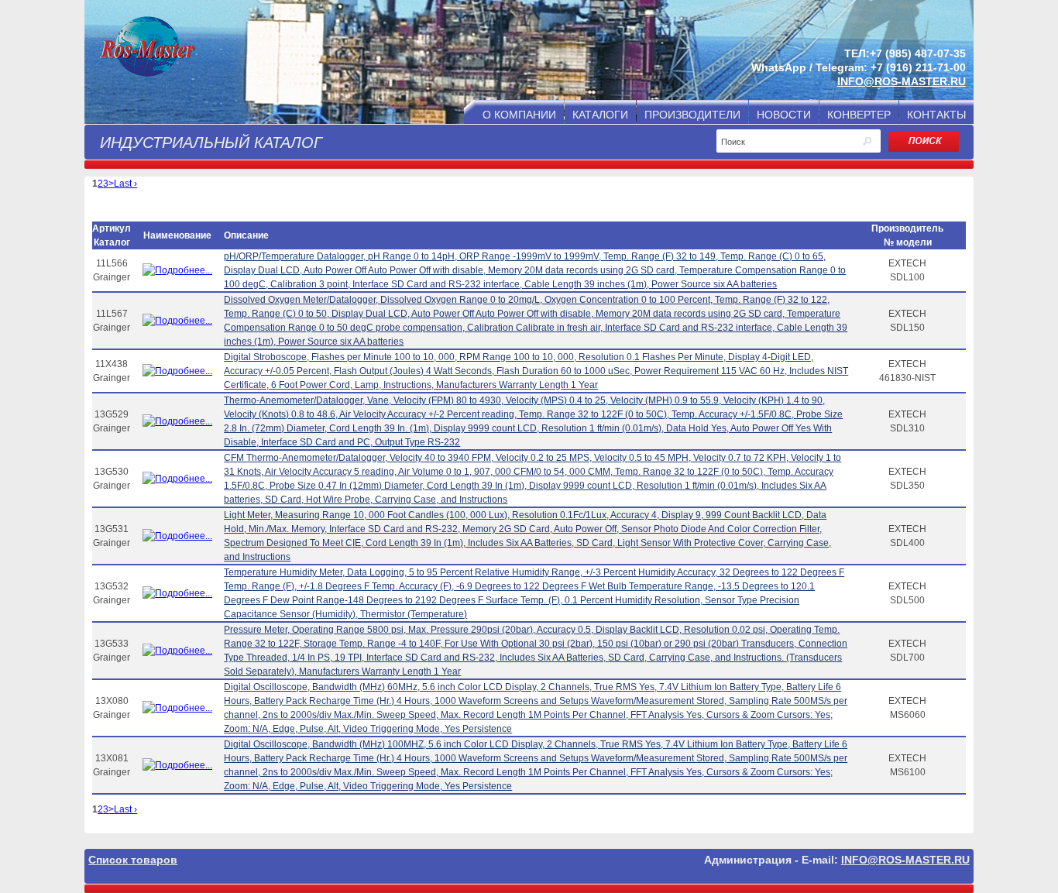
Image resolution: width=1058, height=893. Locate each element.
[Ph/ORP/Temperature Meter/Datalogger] (177, 270)
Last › (125, 183)
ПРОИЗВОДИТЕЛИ (692, 114)
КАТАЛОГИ (600, 114)
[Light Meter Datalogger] (177, 536)
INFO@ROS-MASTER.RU (901, 81)
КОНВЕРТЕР (859, 114)
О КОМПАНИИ (519, 114)
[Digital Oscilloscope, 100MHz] (177, 765)
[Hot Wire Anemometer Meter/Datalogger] (177, 478)
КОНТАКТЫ (936, 114)
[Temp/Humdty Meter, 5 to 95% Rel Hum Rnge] (177, 593)
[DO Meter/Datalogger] (177, 320)
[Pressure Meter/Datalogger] (177, 650)
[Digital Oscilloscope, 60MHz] (177, 707)
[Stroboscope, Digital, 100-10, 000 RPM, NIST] (177, 371)
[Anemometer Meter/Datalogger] (177, 421)
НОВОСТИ (784, 114)
